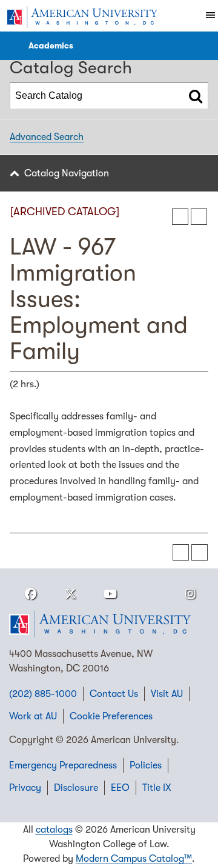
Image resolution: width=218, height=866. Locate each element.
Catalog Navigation (66, 173)
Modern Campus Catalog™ (134, 858)
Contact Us (114, 693)
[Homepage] (109, 624)
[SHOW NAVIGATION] (12, 46)
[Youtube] (110, 594)
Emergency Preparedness (63, 765)
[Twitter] (70, 594)
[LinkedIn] (150, 594)
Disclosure (76, 787)
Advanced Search (47, 137)
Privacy (25, 787)
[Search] (195, 95)
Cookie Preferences (111, 716)
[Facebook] (30, 594)
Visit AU (167, 693)
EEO (120, 787)
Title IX (156, 787)
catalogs (54, 829)
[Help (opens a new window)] (199, 216)
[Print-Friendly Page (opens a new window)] (180, 216)
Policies (146, 765)
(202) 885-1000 (43, 693)
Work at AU (33, 716)
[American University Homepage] (81, 17)
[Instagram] (190, 594)
